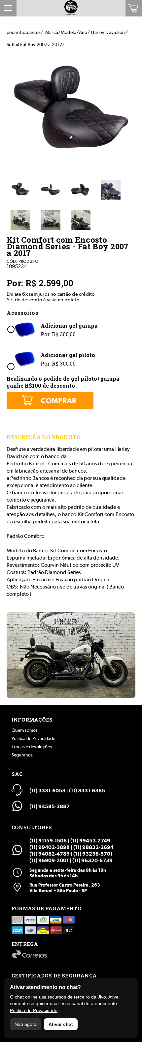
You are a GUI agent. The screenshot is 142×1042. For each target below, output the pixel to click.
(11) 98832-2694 (93, 847)
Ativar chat (61, 1024)
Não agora (26, 1024)
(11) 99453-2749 (90, 840)
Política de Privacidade (33, 738)
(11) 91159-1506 (48, 840)
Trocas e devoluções (32, 746)
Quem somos (25, 730)
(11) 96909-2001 (49, 860)
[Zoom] (20, 190)
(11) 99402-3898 (49, 847)
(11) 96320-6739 (92, 860)
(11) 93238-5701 (93, 854)
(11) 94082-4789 (49, 854)
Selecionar (11, 329)
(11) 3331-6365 (87, 790)
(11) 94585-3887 (49, 806)
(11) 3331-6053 (47, 790)
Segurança (22, 754)
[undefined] (71, 111)
